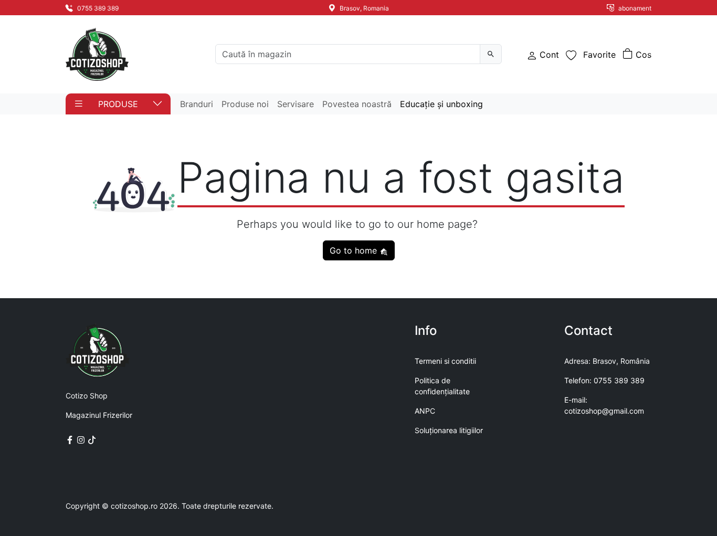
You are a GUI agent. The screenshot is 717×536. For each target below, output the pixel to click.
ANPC (425, 410)
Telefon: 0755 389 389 (604, 380)
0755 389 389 (97, 8)
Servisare (295, 104)
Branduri (196, 104)
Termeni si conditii (445, 360)
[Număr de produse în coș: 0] (637, 54)
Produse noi (245, 104)
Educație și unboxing (441, 104)
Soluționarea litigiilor (449, 430)
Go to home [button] (354, 250)
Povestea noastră (357, 104)
